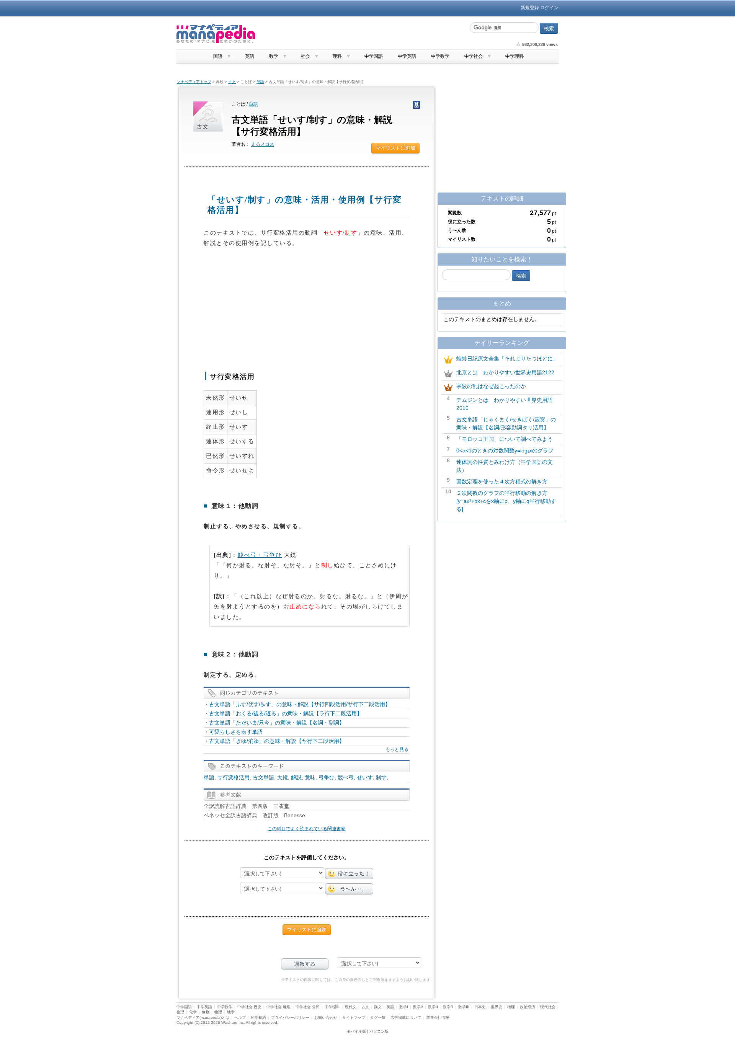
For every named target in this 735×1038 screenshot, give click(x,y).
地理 (511, 1007)
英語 (249, 56)
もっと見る (396, 749)
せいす (365, 777)
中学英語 (407, 56)
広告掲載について (405, 1017)
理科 (337, 56)
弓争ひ (326, 777)
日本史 (480, 1007)
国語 (217, 56)
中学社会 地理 (278, 1007)
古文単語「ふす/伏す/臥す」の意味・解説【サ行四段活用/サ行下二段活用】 (299, 704)
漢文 (378, 1007)
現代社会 (547, 1007)
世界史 (496, 1007)
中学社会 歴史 (249, 1007)
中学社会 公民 (308, 1007)
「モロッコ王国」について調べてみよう (504, 439)
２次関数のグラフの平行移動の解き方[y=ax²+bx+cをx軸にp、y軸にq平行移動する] (506, 501)
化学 (193, 1012)
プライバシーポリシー (290, 1017)
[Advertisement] (361, 33)
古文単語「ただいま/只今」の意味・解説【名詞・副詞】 (277, 723)
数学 (273, 56)
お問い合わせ (325, 1017)
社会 (305, 56)
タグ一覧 (377, 1017)
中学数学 (440, 56)
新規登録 (530, 7)
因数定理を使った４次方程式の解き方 (501, 481)
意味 (310, 777)
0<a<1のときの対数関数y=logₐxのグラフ (505, 450)
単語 (260, 82)
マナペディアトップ (194, 82)
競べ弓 (346, 777)
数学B (448, 1007)
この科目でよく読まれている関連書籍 (307, 828)
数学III (463, 1007)
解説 (296, 777)
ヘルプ (240, 1017)
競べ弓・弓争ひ (260, 555)
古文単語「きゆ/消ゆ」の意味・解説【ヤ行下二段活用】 (277, 741)
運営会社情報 (437, 1017)
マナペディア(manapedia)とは (202, 1017)
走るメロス (262, 144)
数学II (433, 1007)
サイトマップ (353, 1017)
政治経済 (527, 1007)
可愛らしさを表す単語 (236, 732)
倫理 (180, 1012)
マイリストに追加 (395, 148)
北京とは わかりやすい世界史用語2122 (505, 372)
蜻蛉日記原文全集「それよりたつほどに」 (507, 359)
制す (381, 777)
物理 (218, 1012)
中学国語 (373, 56)
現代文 (350, 1007)
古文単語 (263, 777)
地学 (231, 1012)
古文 (232, 82)
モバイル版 (356, 1031)
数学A (418, 1007)
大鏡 (282, 777)
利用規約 (258, 1017)
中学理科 (514, 56)
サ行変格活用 (233, 777)
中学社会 (473, 56)
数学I (403, 1007)
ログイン (549, 7)
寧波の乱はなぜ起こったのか (491, 386)
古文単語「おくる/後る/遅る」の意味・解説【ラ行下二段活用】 (285, 713)
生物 (205, 1012)
